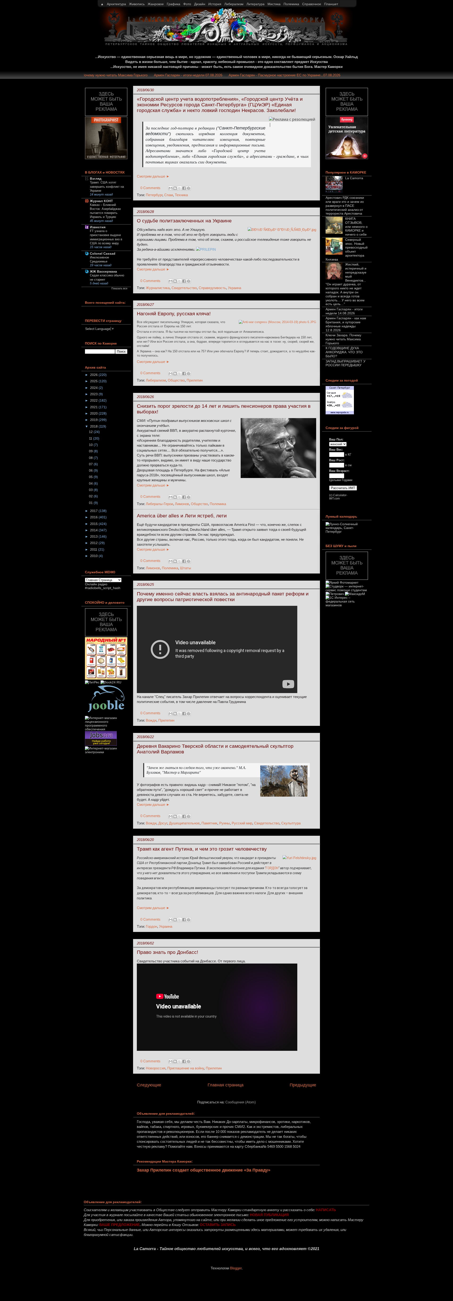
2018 (94, 426)
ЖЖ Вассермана (103, 271)
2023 (94, 394)
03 (91, 490)
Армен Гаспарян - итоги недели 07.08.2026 (203, 75)
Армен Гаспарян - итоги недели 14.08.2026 (344, 311)
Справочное (311, 4)
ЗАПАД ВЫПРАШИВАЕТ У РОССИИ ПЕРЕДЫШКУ (345, 363)
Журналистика (158, 288)
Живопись (137, 4)
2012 (94, 543)
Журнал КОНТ (101, 201)
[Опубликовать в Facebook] (184, 188)
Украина (234, 288)
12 (91, 432)
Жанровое (156, 4)
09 (91, 451)
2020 (94, 413)
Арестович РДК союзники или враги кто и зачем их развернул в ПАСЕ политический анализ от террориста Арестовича (345, 205)
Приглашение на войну (185, 1068)
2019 (94, 420)
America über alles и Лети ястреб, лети (182, 515)
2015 (94, 524)
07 (91, 464)
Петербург (154, 195)
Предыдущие (303, 1085)
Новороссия (155, 1068)
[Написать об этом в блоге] (175, 188)
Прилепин (195, 380)
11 (91, 438)
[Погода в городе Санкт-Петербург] (340, 413)
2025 (94, 381)
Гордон (151, 926)
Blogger (236, 1268)
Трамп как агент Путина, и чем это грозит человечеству (202, 849)
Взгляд (95, 178)
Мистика (274, 4)
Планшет (331, 4)
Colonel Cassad (102, 253)
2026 (94, 375)
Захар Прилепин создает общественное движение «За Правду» (203, 1170)
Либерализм (156, 380)
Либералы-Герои (159, 504)
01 (91, 503)
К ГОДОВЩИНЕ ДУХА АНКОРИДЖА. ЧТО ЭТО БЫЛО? (344, 352)
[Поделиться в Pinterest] (188, 188)
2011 (94, 549)
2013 (94, 536)
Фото (187, 4)
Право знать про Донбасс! (167, 952)
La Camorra (354, 178)
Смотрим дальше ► (153, 176)
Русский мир (242, 823)
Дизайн (199, 4)
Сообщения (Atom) (240, 1102)
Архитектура (116, 4)
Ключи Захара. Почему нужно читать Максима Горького (117, 75)
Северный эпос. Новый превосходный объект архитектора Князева (347, 249)
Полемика (218, 504)
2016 (94, 517)
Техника (181, 195)
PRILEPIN (208, 249)
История (214, 4)
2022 (94, 400)
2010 (94, 556)
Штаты (185, 568)
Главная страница (225, 1085)
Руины (224, 823)
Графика (173, 4)
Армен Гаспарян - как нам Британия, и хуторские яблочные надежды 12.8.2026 (346, 324)
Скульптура (291, 823)
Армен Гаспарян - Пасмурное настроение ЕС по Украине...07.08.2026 (300, 75)
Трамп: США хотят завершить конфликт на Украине (107, 186)
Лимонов (182, 504)
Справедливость (212, 288)
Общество (176, 380)
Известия (97, 227)
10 (91, 445)
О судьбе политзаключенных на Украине (184, 220)
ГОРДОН (272, 868)
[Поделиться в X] (179, 188)
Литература (255, 4)
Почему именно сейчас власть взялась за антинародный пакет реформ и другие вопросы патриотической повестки (223, 596)
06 (91, 470)
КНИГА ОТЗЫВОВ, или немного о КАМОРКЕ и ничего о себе (356, 226)
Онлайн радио (96, 584)
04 (91, 483)
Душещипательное (184, 823)
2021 (94, 407)
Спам (168, 195)
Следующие (149, 1085)
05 (91, 477)
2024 (94, 388)
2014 (94, 530)
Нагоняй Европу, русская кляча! (174, 313)
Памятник (209, 823)
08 (91, 458)
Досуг (162, 823)
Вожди (151, 720)
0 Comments (150, 188)
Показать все (119, 288)
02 (91, 496)
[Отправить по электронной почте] (170, 188)
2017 (94, 511)
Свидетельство (184, 288)
